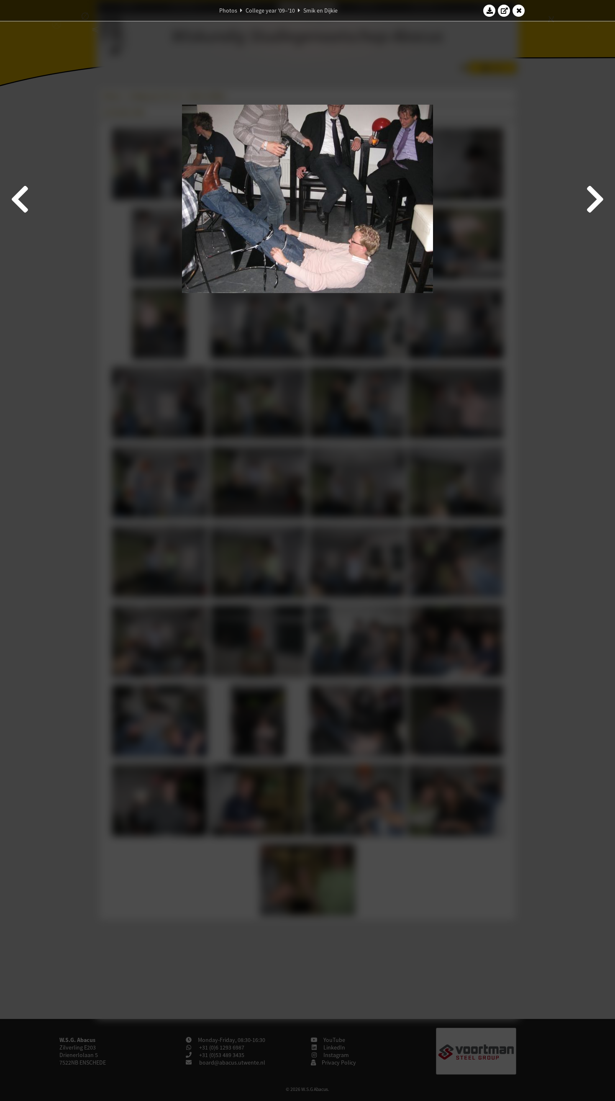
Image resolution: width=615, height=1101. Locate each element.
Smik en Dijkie (320, 10)
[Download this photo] (489, 10)
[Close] (518, 10)
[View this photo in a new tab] (504, 10)
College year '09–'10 (270, 10)
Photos (228, 10)
